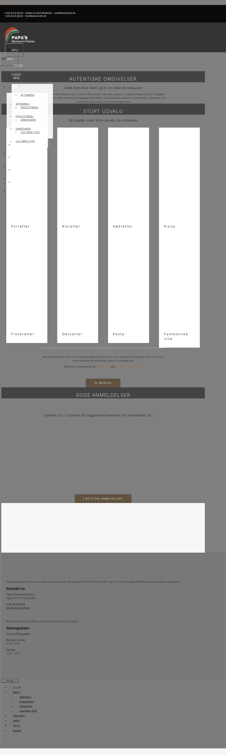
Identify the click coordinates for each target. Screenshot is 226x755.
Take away (18, 153)
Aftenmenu (28, 95)
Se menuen (103, 383)
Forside (16, 74)
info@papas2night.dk (64, 13)
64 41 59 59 (103, 366)
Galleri (16, 166)
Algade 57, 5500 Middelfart (39, 13)
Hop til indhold (8, 3)
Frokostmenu (24, 116)
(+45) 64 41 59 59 (14, 13)
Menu (15, 86)
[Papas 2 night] (20, 41)
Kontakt (17, 190)
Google (157, 415)
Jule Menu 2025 (25, 141)
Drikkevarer (23, 128)
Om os (15, 178)
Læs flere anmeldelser (103, 498)
